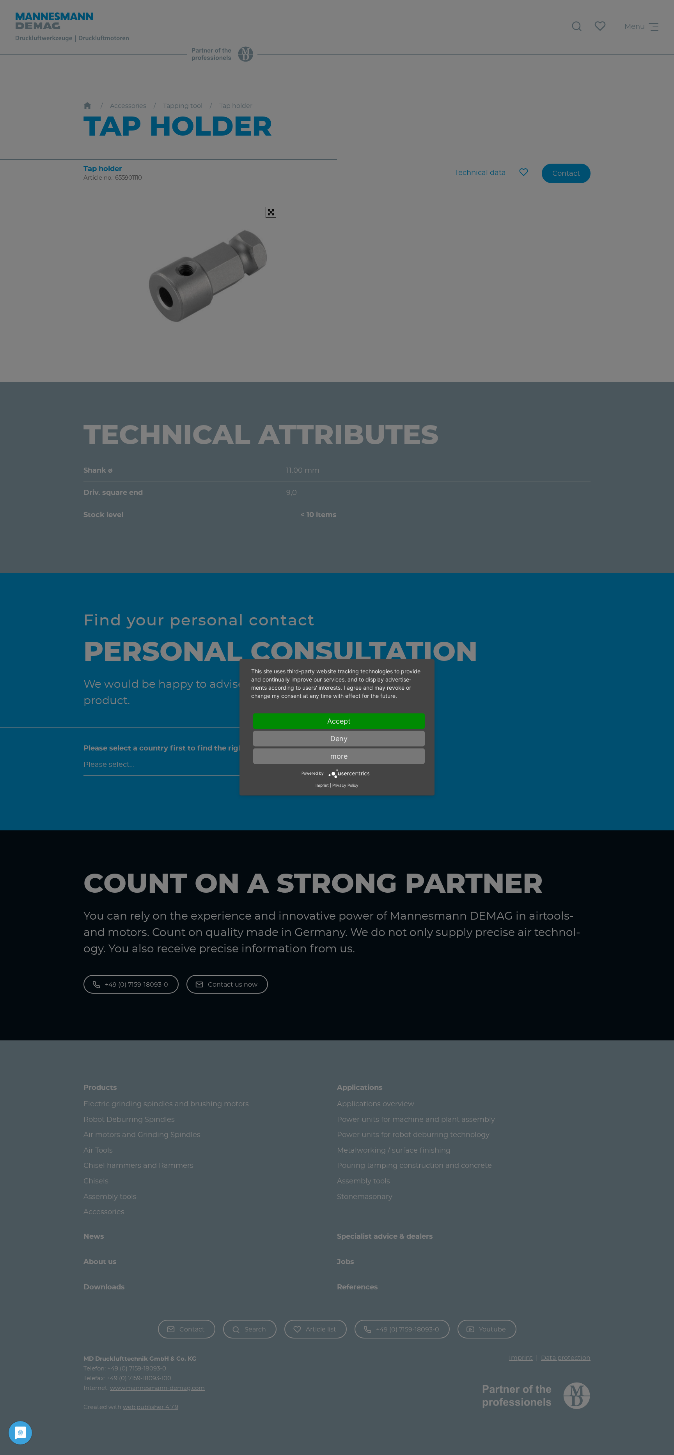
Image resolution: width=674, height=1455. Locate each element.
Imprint (322, 785)
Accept (339, 721)
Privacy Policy (345, 785)
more (339, 756)
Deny (339, 739)
